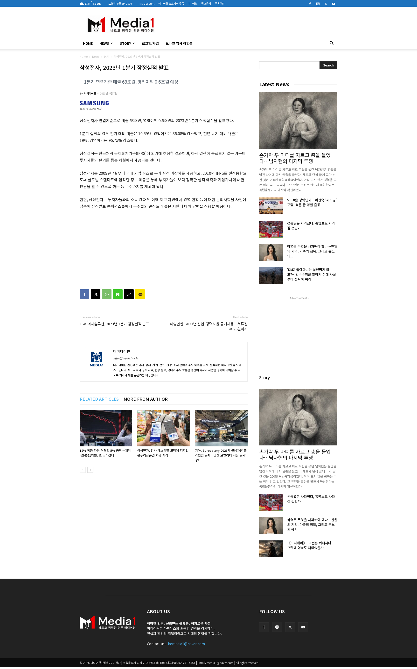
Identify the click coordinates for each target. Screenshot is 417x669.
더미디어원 (90, 93)
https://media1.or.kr (125, 358)
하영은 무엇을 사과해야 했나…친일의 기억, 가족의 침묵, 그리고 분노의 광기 (312, 524)
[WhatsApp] (106, 294)
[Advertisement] (249, 24)
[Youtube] (333, 3)
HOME (88, 43)
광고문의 (206, 3)
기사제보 (192, 3)
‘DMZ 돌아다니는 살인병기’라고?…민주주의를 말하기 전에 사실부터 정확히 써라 (311, 274)
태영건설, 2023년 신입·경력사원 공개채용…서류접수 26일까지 (209, 326)
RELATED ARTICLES (99, 399)
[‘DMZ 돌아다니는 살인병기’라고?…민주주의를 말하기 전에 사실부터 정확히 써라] (271, 275)
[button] (331, 43)
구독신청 (219, 3)
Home (84, 56)
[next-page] (90, 470)
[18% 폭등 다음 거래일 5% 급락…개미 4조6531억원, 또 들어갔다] (106, 428)
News (104, 43)
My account (146, 3)
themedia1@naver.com (186, 643)
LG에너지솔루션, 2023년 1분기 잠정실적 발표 (114, 323)
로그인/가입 (150, 43)
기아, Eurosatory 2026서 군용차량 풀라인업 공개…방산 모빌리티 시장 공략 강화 (221, 455)
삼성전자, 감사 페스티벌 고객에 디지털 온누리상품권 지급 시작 (162, 453)
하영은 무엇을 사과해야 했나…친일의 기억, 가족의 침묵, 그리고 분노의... (312, 251)
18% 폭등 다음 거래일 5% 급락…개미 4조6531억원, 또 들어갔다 (105, 453)
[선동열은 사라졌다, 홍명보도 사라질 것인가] (271, 229)
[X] (325, 3)
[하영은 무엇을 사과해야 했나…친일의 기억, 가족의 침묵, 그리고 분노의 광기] (271, 252)
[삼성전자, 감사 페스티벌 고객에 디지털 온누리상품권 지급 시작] (163, 428)
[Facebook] (309, 3)
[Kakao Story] (140, 294)
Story (125, 43)
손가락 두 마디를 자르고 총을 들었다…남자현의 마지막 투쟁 (295, 158)
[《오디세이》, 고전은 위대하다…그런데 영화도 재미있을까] (271, 548)
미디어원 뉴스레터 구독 (171, 3)
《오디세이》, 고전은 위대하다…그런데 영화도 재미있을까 (311, 545)
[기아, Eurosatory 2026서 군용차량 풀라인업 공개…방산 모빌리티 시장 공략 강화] (221, 428)
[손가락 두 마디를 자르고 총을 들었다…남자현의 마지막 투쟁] (298, 120)
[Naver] (118, 294)
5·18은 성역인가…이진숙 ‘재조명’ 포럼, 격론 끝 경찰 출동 (312, 202)
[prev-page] (83, 470)
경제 (106, 56)
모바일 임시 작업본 (179, 43)
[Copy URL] (129, 294)
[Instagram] (317, 3)
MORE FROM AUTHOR (146, 399)
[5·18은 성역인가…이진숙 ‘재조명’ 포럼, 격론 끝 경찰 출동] (271, 205)
